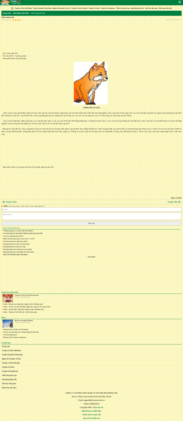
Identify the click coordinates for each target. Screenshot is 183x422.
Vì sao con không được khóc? (13, 236)
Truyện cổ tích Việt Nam (23, 8)
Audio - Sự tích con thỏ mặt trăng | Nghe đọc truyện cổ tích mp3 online (26, 307)
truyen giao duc (39, 206)
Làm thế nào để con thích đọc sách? (15, 241)
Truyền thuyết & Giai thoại (42, 8)
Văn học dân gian (151, 8)
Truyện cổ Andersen (108, 8)
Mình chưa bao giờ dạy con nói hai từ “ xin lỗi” (19, 239)
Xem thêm (91, 257)
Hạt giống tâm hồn (137, 8)
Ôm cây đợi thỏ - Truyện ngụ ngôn (14, 56)
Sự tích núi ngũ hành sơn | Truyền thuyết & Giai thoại (21, 332)
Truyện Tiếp (173, 202)
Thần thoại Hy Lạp (123, 8)
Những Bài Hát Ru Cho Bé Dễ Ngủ (14, 58)
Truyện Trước (11, 202)
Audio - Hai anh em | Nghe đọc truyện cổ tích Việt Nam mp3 (23, 304)
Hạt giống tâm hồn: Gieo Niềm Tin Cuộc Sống (18, 252)
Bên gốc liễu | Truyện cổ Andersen (14, 337)
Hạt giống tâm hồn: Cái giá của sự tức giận (17, 249)
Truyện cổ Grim (94, 8)
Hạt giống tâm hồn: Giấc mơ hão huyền (16, 244)
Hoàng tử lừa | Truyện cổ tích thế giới (15, 329)
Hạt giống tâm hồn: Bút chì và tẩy (14, 246)
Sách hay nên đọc (165, 8)
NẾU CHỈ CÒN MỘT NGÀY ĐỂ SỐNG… (15, 254)
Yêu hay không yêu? (10, 335)
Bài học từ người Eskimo (24, 320)
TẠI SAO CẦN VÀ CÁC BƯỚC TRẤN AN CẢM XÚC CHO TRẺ (22, 233)
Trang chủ (6, 346)
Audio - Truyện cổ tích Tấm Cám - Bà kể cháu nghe (20, 312)
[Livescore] (12, 7)
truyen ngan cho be (26, 206)
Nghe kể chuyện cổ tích (61, 8)
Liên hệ (100, 407)
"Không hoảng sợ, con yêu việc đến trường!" (18, 231)
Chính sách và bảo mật (91, 415)
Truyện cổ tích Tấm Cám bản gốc (27, 295)
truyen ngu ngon (13, 206)
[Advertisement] (91, 36)
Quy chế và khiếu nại (91, 418)
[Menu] (180, 2)
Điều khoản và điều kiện (91, 411)
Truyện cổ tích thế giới (79, 8)
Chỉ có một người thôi (10, 53)
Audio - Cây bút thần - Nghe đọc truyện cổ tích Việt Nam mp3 (23, 309)
